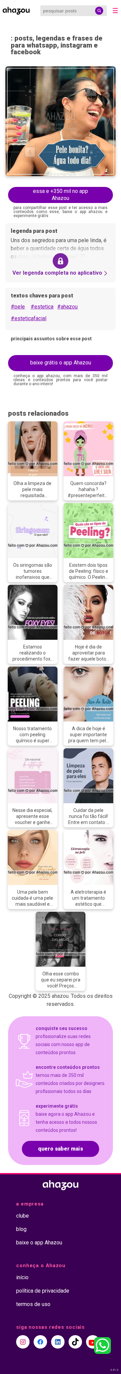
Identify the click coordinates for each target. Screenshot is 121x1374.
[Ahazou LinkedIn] (58, 1342)
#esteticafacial (28, 318)
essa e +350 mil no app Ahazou (60, 194)
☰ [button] (115, 11)
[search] (99, 11)
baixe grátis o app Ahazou (60, 362)
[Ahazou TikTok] (75, 1342)
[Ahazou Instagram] (23, 1342)
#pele (18, 306)
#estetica (42, 306)
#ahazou (67, 306)
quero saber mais (60, 1149)
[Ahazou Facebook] (40, 1342)
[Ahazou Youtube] (92, 1342)
